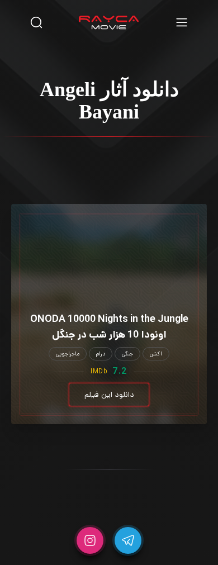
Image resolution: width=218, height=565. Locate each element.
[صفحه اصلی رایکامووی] (109, 22)
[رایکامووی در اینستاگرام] (90, 540)
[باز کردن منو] (182, 22)
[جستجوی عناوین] (36, 22)
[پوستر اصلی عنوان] (109, 242)
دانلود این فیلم (109, 394)
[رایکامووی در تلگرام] (128, 540)
